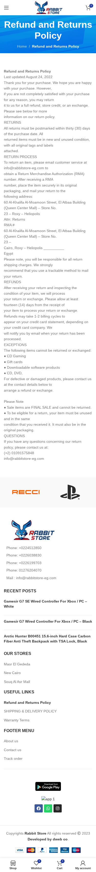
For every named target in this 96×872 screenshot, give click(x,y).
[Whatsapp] (48, 808)
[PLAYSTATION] (70, 492)
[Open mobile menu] (6, 8)
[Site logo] (48, 7)
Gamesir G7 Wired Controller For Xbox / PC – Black (48, 621)
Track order (13, 758)
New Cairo (12, 673)
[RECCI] (26, 492)
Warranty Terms (16, 720)
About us (11, 741)
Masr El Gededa (17, 664)
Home (22, 46)
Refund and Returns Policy (27, 703)
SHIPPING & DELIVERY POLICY (30, 711)
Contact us (12, 750)
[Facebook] (39, 808)
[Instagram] (58, 808)
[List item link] (48, 548)
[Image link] (32, 530)
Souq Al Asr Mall (17, 682)
